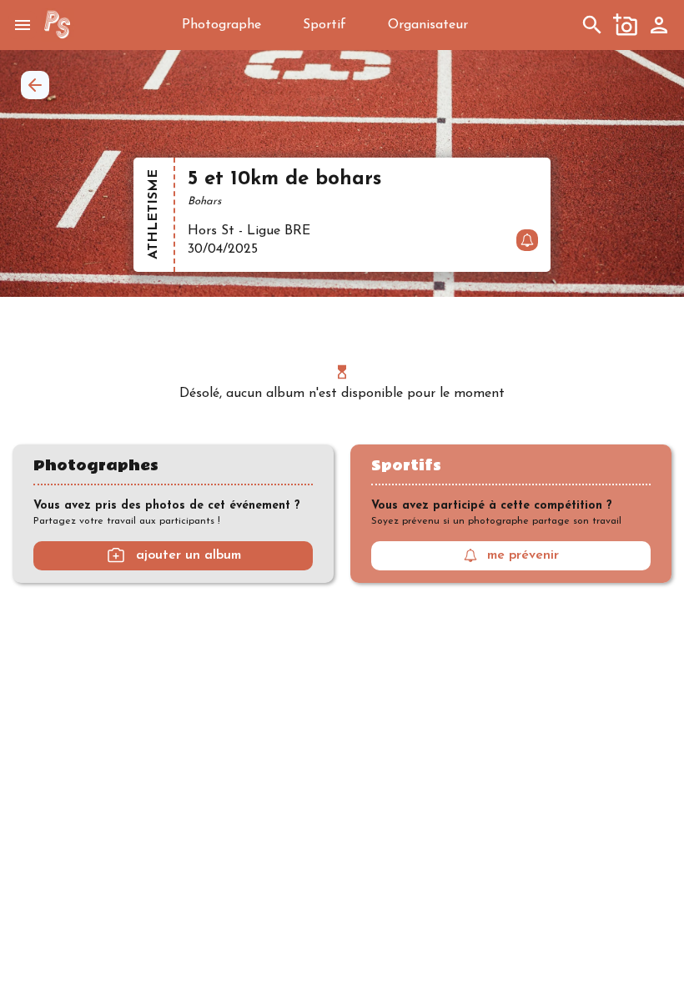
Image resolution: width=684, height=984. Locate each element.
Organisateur (428, 25)
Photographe (221, 25)
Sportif (324, 25)
